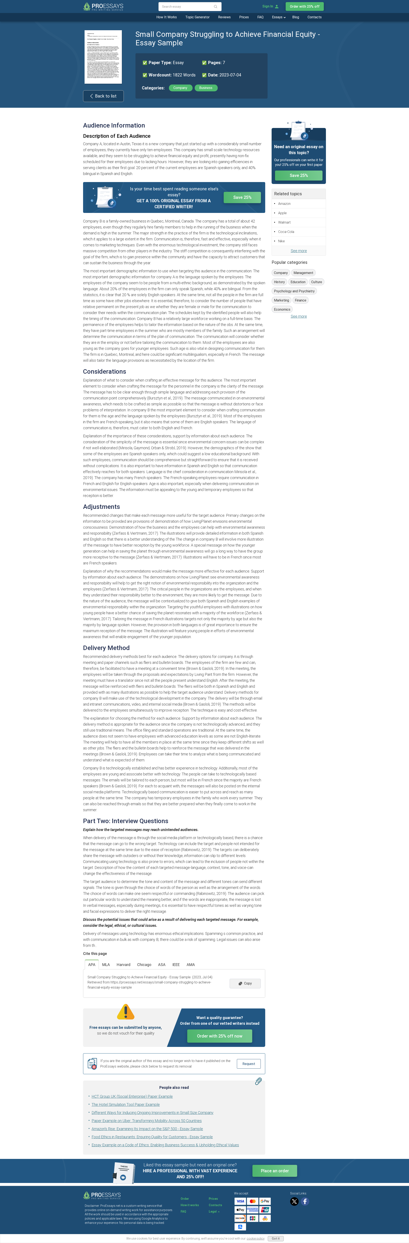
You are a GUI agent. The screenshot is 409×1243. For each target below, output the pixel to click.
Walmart (284, 222)
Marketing (281, 300)
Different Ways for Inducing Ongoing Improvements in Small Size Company (152, 1112)
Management (303, 273)
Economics (282, 309)
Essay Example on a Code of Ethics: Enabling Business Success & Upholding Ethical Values (165, 1145)
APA (91, 964)
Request (248, 1064)
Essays (277, 17)
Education (298, 282)
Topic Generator (197, 17)
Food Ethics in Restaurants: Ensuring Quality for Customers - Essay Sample (152, 1137)
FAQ (260, 17)
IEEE (176, 964)
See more (299, 250)
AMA (191, 964)
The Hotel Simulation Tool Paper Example (126, 1104)
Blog (295, 17)
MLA (106, 964)
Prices (244, 17)
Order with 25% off (305, 6)
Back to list (106, 96)
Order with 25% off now (219, 1036)
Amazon (284, 204)
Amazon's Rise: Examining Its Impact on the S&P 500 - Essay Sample (147, 1129)
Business (206, 88)
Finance (300, 300)
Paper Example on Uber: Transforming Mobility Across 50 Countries (147, 1120)
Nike (281, 241)
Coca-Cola (286, 232)
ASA (162, 964)
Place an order (275, 1170)
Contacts (315, 17)
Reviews (224, 17)
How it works (190, 1205)
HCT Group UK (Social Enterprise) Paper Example (132, 1096)
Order (185, 1198)
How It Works (166, 17)
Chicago (144, 964)
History (279, 282)
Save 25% (242, 197)
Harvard (123, 964)
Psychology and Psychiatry (294, 291)
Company (180, 88)
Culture (316, 282)
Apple (282, 213)
